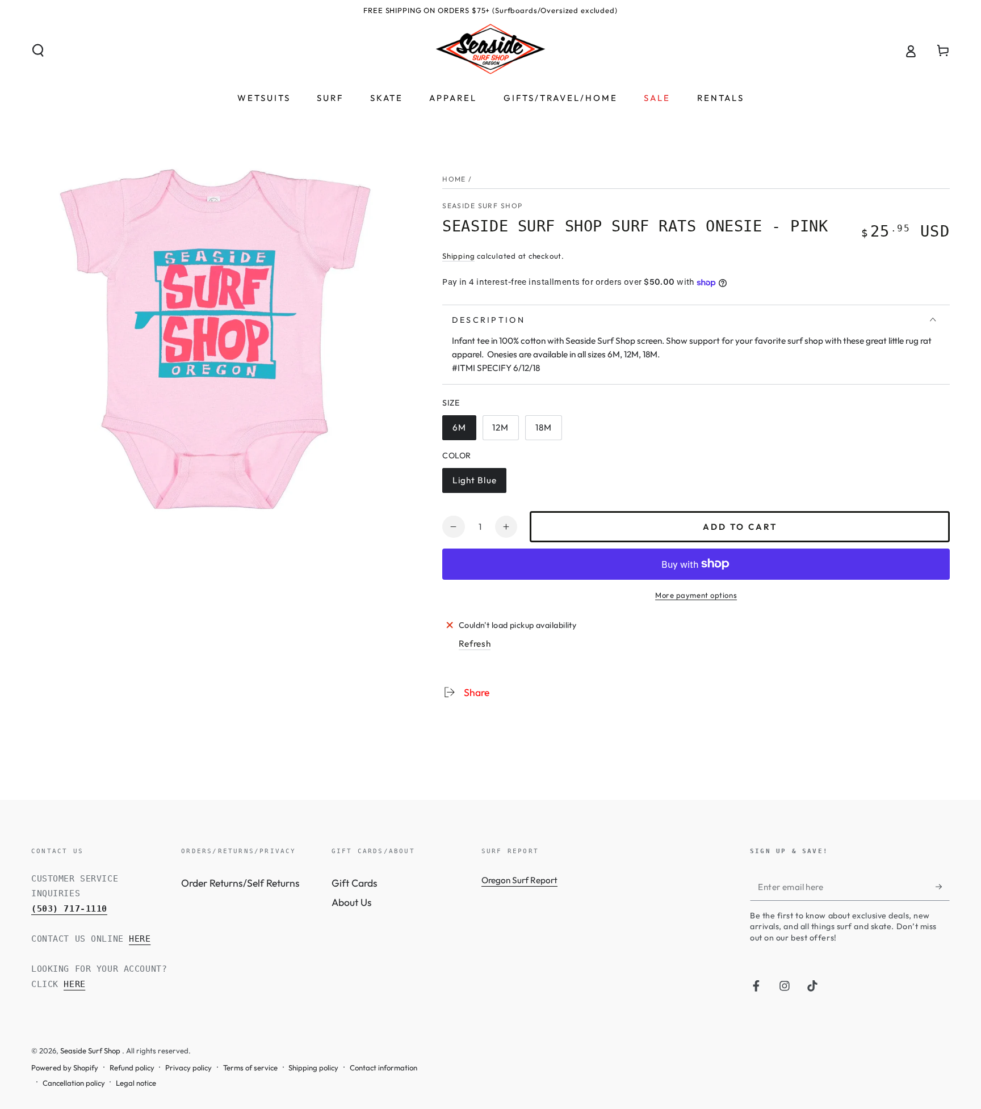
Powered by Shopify (64, 1067)
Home (454, 179)
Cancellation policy (74, 1082)
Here (139, 939)
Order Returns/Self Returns (240, 882)
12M (505, 431)
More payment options (696, 595)
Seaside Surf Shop (482, 205)
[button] (38, 50)
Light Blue (477, 484)
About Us (352, 902)
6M (464, 431)
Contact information (383, 1067)
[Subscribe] (943, 886)
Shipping (458, 255)
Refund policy (132, 1067)
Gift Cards (355, 882)
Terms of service (250, 1067)
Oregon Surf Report (519, 880)
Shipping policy (313, 1067)
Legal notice (136, 1082)
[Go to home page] (490, 50)
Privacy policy (188, 1067)
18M (548, 431)
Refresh (475, 643)
